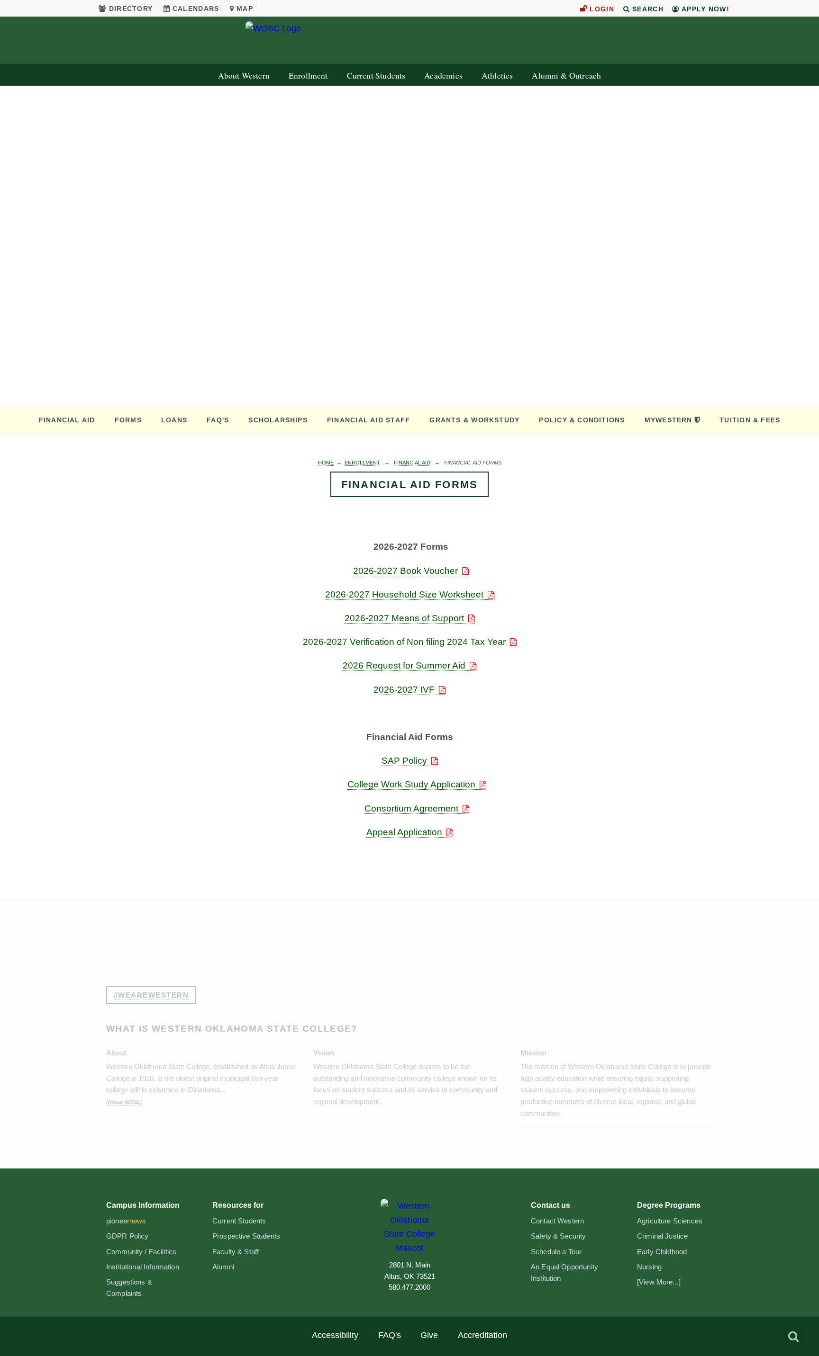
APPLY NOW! (704, 9)
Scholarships (278, 420)
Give (429, 1335)
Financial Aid (67, 420)
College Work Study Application (411, 784)
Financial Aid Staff (368, 420)
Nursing (649, 1267)
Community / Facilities (141, 1252)
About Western (244, 75)
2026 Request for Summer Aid (404, 665)
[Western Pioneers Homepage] (409, 1227)
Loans (174, 420)
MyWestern (668, 420)
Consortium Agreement (411, 808)
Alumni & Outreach (566, 75)
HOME (326, 462)
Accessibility (335, 1335)
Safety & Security (558, 1236)
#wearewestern (151, 995)
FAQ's (218, 420)
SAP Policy (404, 761)
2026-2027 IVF (404, 690)
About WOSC (124, 1102)
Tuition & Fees (749, 420)
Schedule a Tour (556, 1252)
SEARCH (647, 9)
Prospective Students (246, 1236)
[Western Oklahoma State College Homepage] (409, 40)
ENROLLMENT (362, 462)
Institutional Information (142, 1267)
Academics (443, 75)
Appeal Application (404, 832)
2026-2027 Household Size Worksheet (404, 594)
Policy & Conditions (582, 420)
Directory (131, 8)
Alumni (223, 1267)
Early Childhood (662, 1252)
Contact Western (557, 1221)
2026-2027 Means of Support (404, 618)
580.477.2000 (409, 1287)
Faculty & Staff (235, 1252)
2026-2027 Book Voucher (405, 571)
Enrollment (308, 75)
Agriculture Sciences (669, 1221)
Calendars (196, 8)
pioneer (126, 1221)
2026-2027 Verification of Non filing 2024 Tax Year (404, 642)
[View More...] (659, 1282)
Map (245, 8)
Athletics (497, 75)
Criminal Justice (662, 1236)
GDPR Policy (127, 1236)
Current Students (376, 75)
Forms (128, 420)
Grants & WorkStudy (474, 420)
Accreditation (482, 1335)
